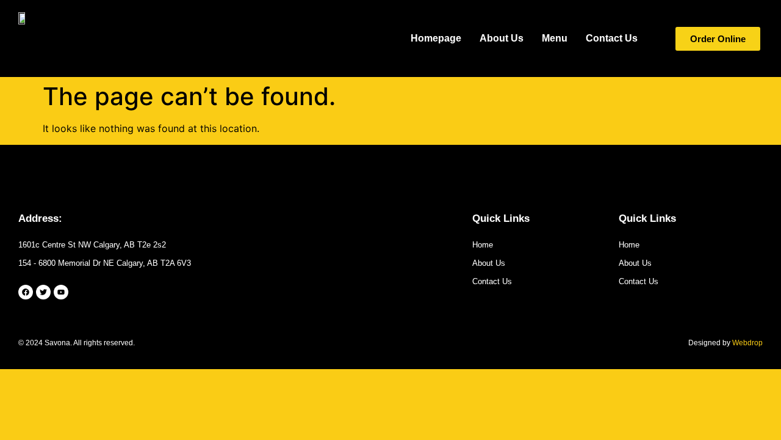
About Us (502, 38)
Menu (554, 38)
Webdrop (747, 343)
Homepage (436, 38)
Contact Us (612, 38)
